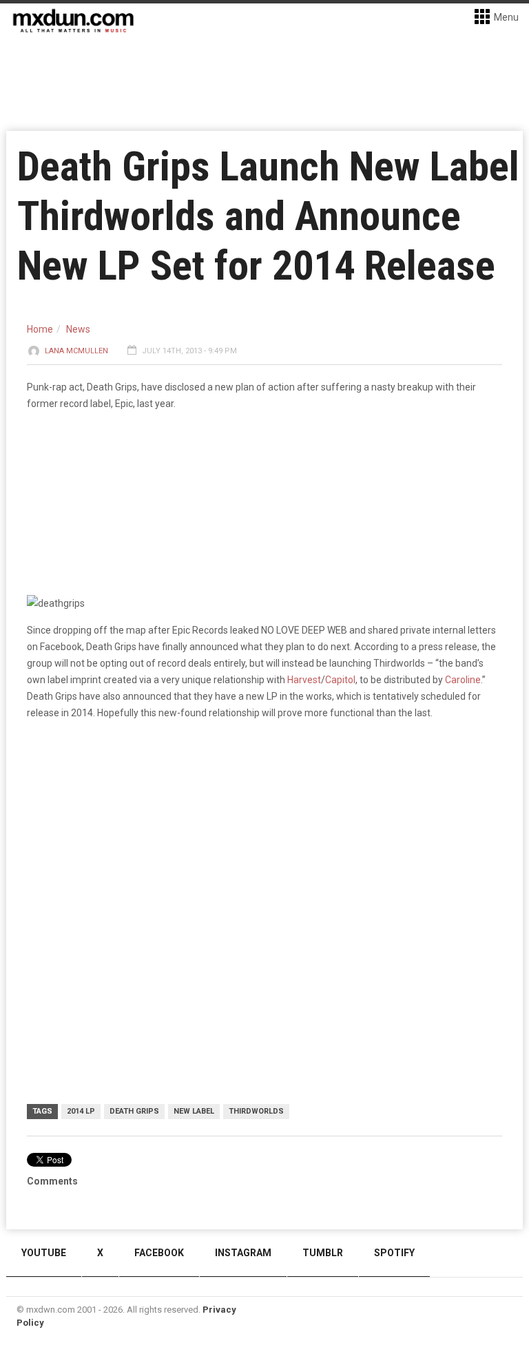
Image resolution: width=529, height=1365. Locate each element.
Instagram (243, 1252)
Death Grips (134, 1111)
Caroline (462, 679)
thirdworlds (256, 1111)
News (78, 329)
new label (194, 1111)
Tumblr (322, 1252)
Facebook (159, 1252)
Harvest (304, 679)
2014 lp (81, 1111)
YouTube (43, 1252)
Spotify (394, 1252)
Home (40, 329)
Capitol (340, 679)
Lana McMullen (76, 350)
